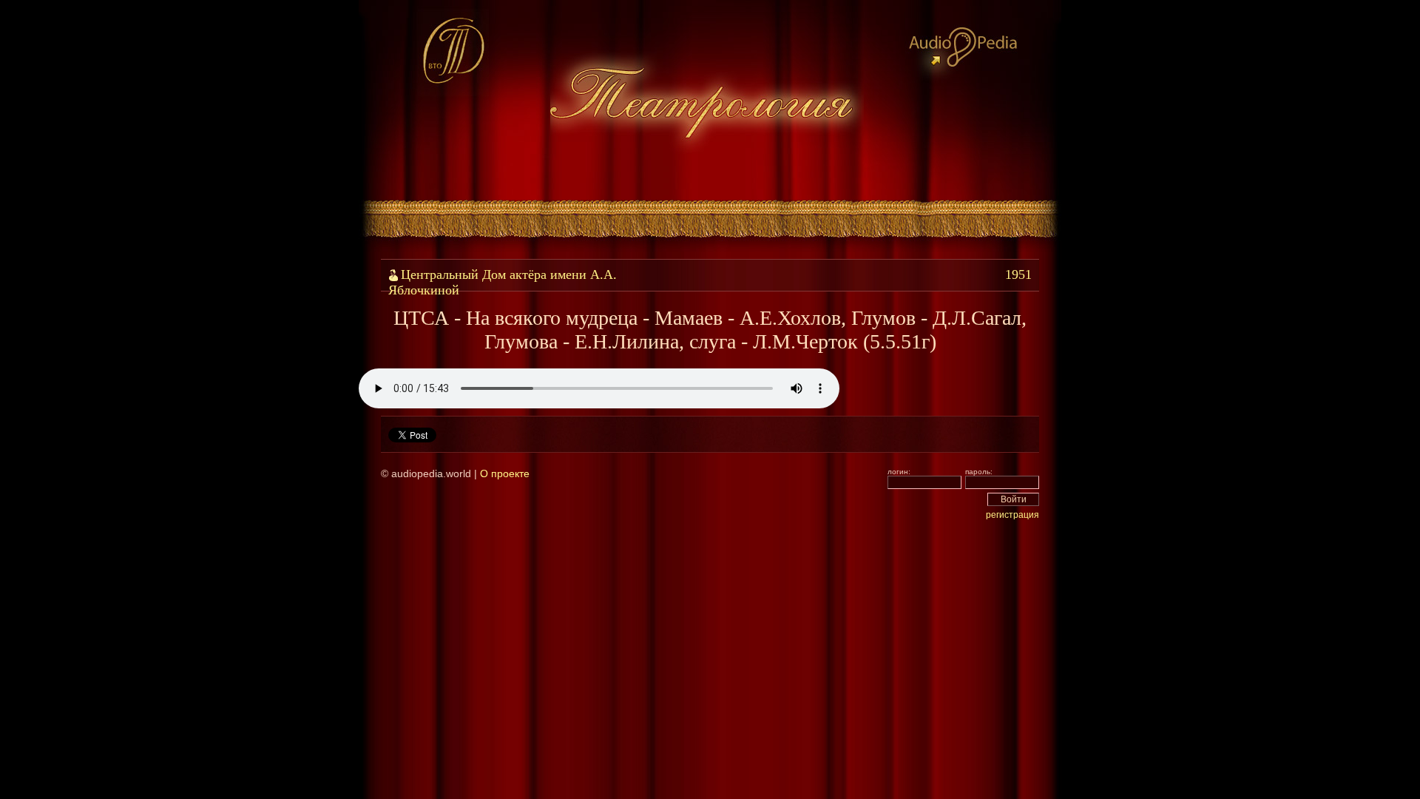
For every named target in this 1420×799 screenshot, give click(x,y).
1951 (1018, 274)
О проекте (505, 473)
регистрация (1012, 515)
